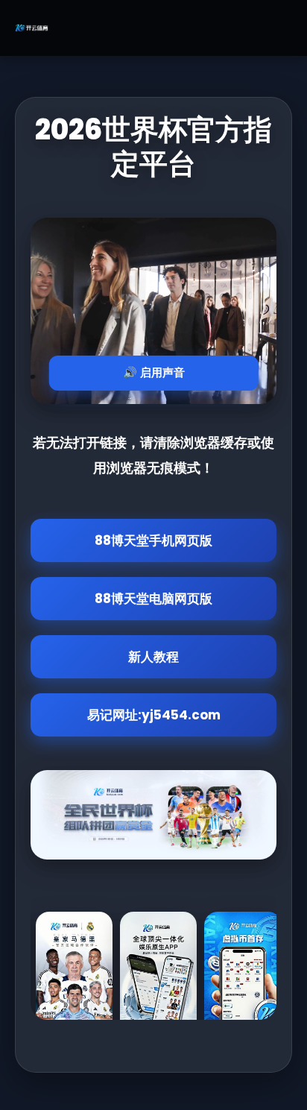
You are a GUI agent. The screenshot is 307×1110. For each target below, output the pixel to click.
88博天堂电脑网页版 (153, 599)
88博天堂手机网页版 (153, 540)
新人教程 (153, 657)
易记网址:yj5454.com (154, 715)
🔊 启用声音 (154, 372)
